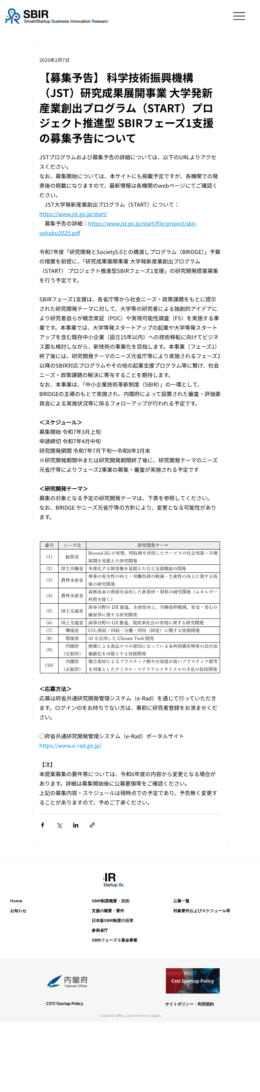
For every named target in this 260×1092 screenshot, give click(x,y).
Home (16, 900)
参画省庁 (100, 930)
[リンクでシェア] (92, 825)
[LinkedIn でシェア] (75, 825)
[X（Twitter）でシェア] (59, 825)
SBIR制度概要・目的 (110, 900)
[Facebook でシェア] (42, 825)
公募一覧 (181, 900)
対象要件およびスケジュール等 (201, 910)
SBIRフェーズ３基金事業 (114, 940)
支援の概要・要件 (108, 910)
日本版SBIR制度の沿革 (112, 920)
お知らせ (18, 910)
